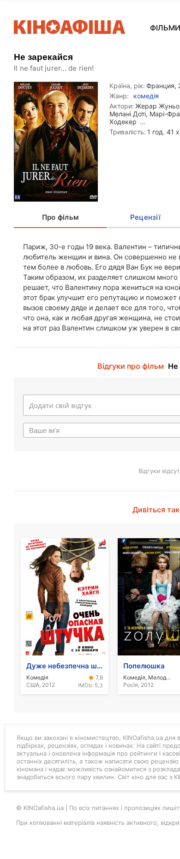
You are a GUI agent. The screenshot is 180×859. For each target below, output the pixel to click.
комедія (146, 96)
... (142, 122)
